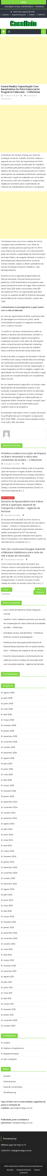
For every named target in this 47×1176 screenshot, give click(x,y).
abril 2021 (7, 998)
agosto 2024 (9, 823)
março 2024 (9, 851)
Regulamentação (19, 15)
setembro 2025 (10, 752)
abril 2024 (8, 845)
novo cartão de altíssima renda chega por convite (22, 612)
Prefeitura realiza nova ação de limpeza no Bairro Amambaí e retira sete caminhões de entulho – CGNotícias (23, 457)
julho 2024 (8, 829)
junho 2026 (8, 703)
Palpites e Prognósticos (14, 1048)
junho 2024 (8, 834)
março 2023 (9, 916)
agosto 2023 (9, 889)
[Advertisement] (23, 60)
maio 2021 (8, 993)
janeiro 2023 (9, 927)
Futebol (31, 15)
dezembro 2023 (10, 867)
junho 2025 (8, 769)
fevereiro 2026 (10, 725)
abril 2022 (8, 954)
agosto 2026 (9, 692)
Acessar (7, 1076)
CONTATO (41, 15)
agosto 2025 (9, 758)
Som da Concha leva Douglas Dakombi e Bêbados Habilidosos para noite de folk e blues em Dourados (23, 552)
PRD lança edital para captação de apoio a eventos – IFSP (41, 589)
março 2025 (9, 785)
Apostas (6, 15)
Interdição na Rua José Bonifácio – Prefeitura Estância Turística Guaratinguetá (23, 635)
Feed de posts (10, 1081)
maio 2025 (8, 774)
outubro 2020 (9, 1025)
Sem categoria (8, 498)
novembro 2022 (10, 938)
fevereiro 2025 (10, 791)
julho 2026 (8, 698)
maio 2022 (8, 949)
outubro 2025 (9, 747)
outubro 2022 (9, 944)
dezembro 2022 (10, 933)
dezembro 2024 (10, 802)
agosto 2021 (9, 976)
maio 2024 (8, 840)
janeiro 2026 (9, 731)
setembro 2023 (10, 884)
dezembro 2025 (10, 736)
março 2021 (9, 1004)
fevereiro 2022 (10, 965)
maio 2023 (8, 905)
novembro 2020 (10, 1020)
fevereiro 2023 (10, 922)
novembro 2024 (11, 807)
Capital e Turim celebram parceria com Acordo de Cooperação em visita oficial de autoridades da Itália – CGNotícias (24, 623)
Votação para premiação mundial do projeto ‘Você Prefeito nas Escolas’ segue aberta (8, 589)
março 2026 (9, 720)
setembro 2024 (10, 818)
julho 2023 (8, 894)
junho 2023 (8, 900)
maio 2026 (8, 709)
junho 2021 (8, 987)
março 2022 (9, 960)
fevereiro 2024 (10, 856)
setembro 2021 (10, 971)
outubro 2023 (9, 878)
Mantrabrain (37, 1166)
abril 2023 (8, 911)
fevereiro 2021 (10, 1009)
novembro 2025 (10, 742)
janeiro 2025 (9, 796)
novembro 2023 (10, 873)
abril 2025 (8, 780)
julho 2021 (8, 982)
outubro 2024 (9, 813)
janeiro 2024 (9, 862)
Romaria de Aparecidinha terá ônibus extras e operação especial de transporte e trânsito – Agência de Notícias (22, 506)
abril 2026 (8, 714)
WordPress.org (10, 1092)
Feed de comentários (13, 1087)
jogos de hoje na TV (17, 1145)
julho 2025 (8, 763)
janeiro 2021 (9, 1015)
